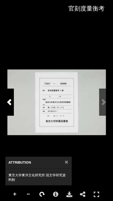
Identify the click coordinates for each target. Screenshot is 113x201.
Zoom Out (29, 194)
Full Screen (96, 194)
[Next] (9, 102)
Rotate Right (42, 194)
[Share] (83, 194)
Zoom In (15, 194)
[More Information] (56, 194)
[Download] (69, 194)
